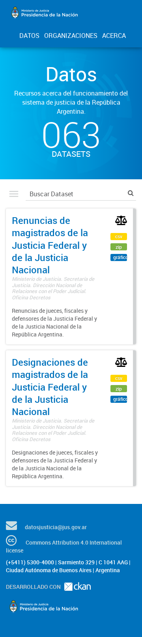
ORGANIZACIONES (70, 35)
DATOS (29, 35)
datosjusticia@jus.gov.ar (56, 527)
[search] (130, 193)
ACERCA (114, 35)
